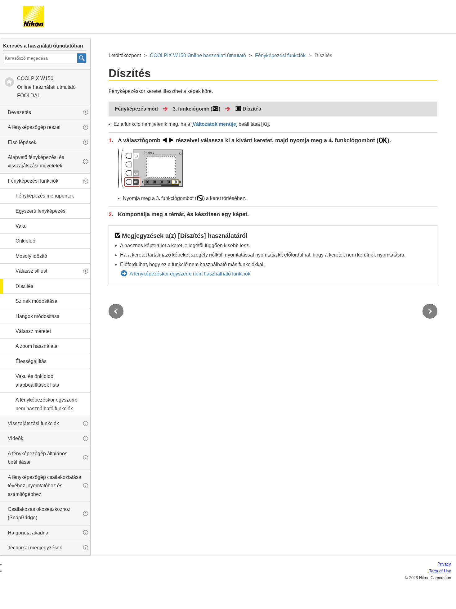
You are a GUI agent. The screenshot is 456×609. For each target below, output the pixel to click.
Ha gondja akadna (28, 532)
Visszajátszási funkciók (33, 423)
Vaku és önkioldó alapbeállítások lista (37, 380)
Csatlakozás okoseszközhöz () (39, 513)
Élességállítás (31, 361)
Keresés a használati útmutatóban (43, 45)
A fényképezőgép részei (34, 127)
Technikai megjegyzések (35, 547)
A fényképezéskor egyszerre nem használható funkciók (47, 404)
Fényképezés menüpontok (45, 195)
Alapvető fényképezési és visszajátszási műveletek (36, 161)
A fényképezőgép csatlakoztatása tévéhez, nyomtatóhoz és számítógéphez (44, 486)
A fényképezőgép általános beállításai (37, 458)
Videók (15, 438)
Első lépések (22, 142)
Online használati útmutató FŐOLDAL (46, 87)
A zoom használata (36, 346)
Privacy (444, 564)
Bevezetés (19, 112)
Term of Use (440, 571)
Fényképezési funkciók (33, 181)
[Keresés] (82, 58)
